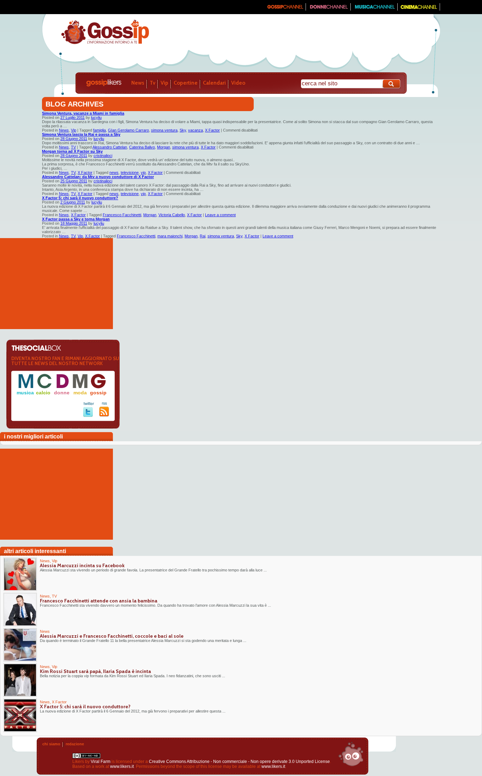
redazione (75, 744)
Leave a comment (220, 215)
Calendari (214, 83)
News (137, 83)
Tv (152, 83)
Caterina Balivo (142, 147)
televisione (130, 172)
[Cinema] (419, 9)
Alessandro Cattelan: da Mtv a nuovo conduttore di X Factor (98, 177)
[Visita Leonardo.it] (63, 7)
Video (238, 83)
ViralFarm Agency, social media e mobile (350, 754)
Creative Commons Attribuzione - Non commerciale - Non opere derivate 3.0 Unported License (239, 761)
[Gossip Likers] (105, 43)
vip (143, 172)
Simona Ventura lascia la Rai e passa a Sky (81, 134)
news (114, 172)
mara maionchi (169, 236)
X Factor (212, 130)
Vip (164, 83)
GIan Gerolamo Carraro (128, 130)
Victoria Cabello (171, 215)
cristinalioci (103, 155)
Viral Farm (100, 761)
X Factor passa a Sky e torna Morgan (76, 219)
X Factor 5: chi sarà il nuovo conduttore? (80, 198)
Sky (183, 130)
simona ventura (164, 130)
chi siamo (51, 744)
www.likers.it (122, 766)
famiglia (99, 130)
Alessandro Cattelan (109, 147)
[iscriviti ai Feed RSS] (104, 415)
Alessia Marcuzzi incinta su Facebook (82, 565)
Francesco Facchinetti (122, 215)
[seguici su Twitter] (88, 415)
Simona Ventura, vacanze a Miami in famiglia (83, 113)
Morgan (163, 147)
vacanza (195, 130)
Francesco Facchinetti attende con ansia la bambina (98, 601)
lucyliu (96, 117)
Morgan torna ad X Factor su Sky (72, 151)
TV (73, 147)
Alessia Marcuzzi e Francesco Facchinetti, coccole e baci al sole (111, 636)
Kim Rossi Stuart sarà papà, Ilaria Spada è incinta (95, 671)
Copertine (186, 83)
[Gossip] (285, 9)
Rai (202, 236)
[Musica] (374, 9)
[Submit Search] (391, 83)
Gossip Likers (103, 82)
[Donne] (328, 9)
